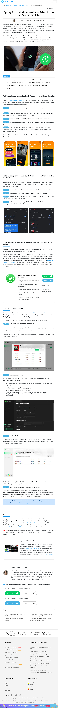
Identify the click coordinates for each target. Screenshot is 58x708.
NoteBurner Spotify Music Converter (37, 523)
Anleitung (7, 690)
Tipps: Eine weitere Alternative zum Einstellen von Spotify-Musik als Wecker (27, 85)
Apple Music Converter (11, 655)
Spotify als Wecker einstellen (36, 5)
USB (9, 527)
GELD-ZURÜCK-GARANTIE (12, 633)
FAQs (6, 683)
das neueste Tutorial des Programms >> (22, 503)
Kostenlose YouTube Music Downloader (40, 661)
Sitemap (25, 701)
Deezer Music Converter (11, 660)
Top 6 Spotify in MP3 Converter (38, 651)
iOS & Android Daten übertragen (35, 702)
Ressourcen (8, 5)
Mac (45, 313)
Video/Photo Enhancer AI (35, 701)
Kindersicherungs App (20, 702)
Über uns (4, 701)
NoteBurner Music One (11, 647)
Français (31, 686)
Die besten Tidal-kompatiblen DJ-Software (41, 672)
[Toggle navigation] (55, 1)
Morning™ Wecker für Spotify (18, 100)
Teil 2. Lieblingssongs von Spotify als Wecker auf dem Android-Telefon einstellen (28, 82)
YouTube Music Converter (11, 657)
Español (31, 688)
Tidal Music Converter (10, 662)
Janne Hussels (22, 20)
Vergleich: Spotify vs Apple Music (38, 670)
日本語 (31, 690)
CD (20, 527)
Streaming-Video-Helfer (49, 701)
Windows (35, 313)
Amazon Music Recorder (11, 652)
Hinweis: (44, 285)
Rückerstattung (17, 701)
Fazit (8, 88)
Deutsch (31, 683)
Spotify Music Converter (11, 650)
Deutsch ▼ (51, 8)
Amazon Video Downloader (12, 667)
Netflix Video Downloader (32, 548)
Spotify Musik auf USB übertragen (39, 654)
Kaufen (6, 685)
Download (7, 688)
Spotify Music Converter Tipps (20, 5)
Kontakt (10, 701)
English (31, 684)
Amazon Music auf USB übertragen (39, 663)
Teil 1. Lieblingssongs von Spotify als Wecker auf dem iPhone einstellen (26, 80)
